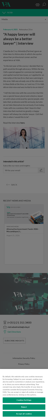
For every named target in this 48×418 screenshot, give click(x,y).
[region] (24, 393)
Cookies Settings (24, 400)
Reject (24, 407)
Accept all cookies (24, 414)
